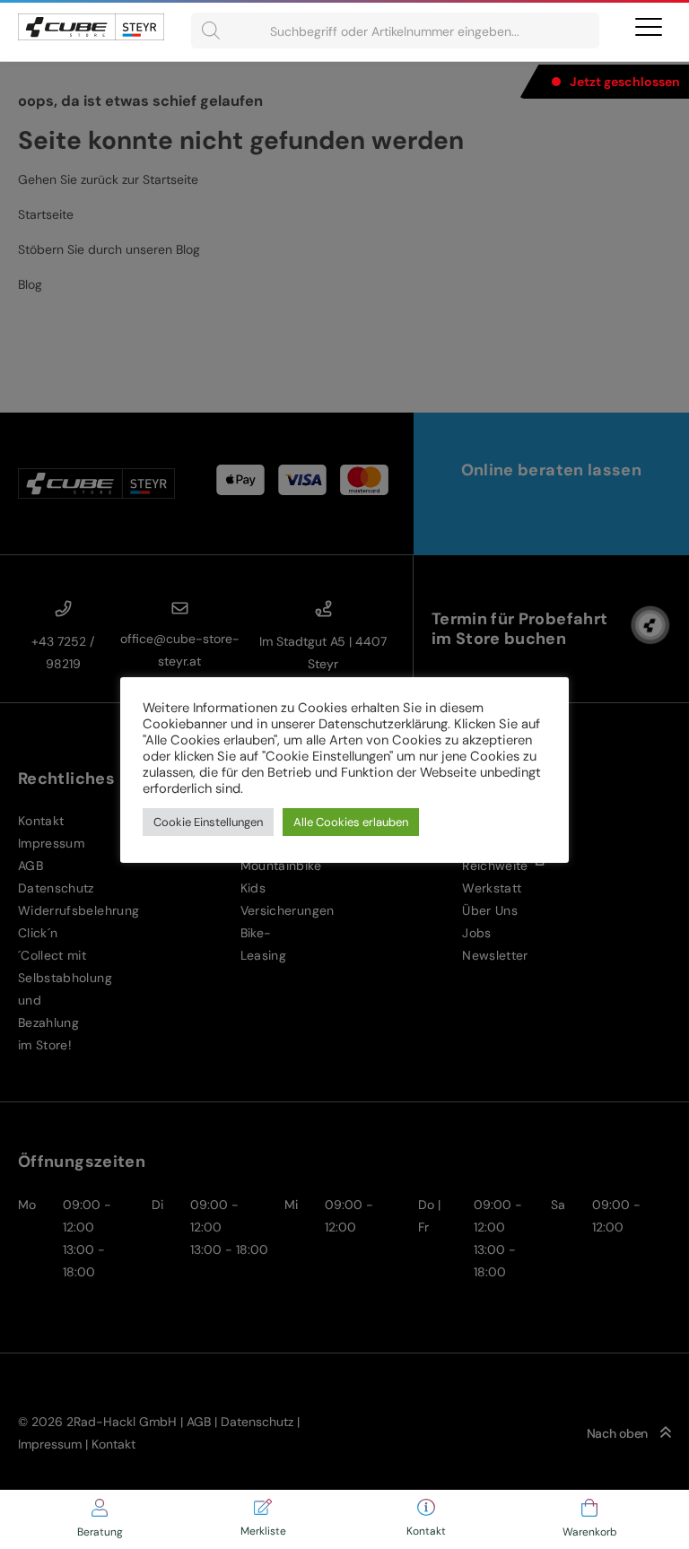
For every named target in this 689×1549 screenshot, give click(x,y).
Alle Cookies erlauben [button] (350, 822)
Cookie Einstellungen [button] (208, 822)
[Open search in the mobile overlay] (395, 30)
